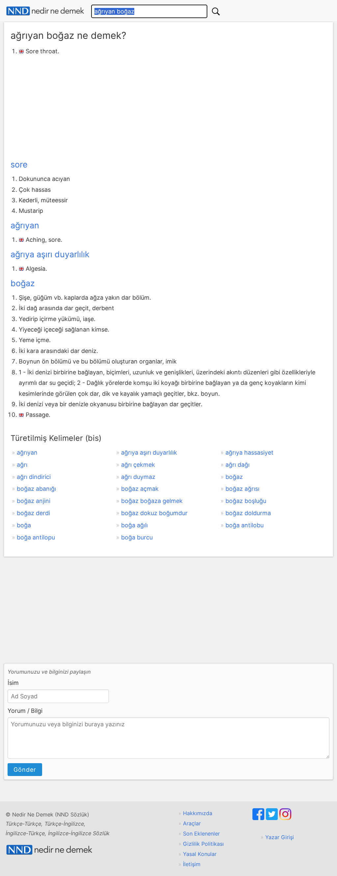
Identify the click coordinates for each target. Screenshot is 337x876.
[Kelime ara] (216, 11)
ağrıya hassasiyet (249, 452)
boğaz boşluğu (245, 500)
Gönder (24, 769)
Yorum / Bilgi (25, 710)
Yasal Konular (200, 854)
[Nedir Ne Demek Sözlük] (45, 11)
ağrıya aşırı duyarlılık (50, 254)
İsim (13, 682)
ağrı (22, 464)
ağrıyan (25, 225)
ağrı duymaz (138, 476)
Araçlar (192, 823)
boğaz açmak (140, 488)
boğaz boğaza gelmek (152, 500)
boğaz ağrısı (242, 488)
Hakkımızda (197, 813)
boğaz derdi (33, 513)
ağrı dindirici (34, 476)
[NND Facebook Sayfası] (259, 818)
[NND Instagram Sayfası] (285, 818)
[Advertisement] (168, 106)
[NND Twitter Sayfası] (272, 818)
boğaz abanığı (36, 488)
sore (19, 164)
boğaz (23, 283)
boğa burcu (137, 537)
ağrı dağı (237, 464)
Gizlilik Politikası (203, 843)
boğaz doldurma (248, 513)
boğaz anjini (33, 500)
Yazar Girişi (279, 837)
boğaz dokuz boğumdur (154, 513)
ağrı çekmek (138, 464)
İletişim (191, 864)
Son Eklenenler (201, 833)
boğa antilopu (36, 537)
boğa (24, 525)
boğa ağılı (134, 525)
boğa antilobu (244, 525)
